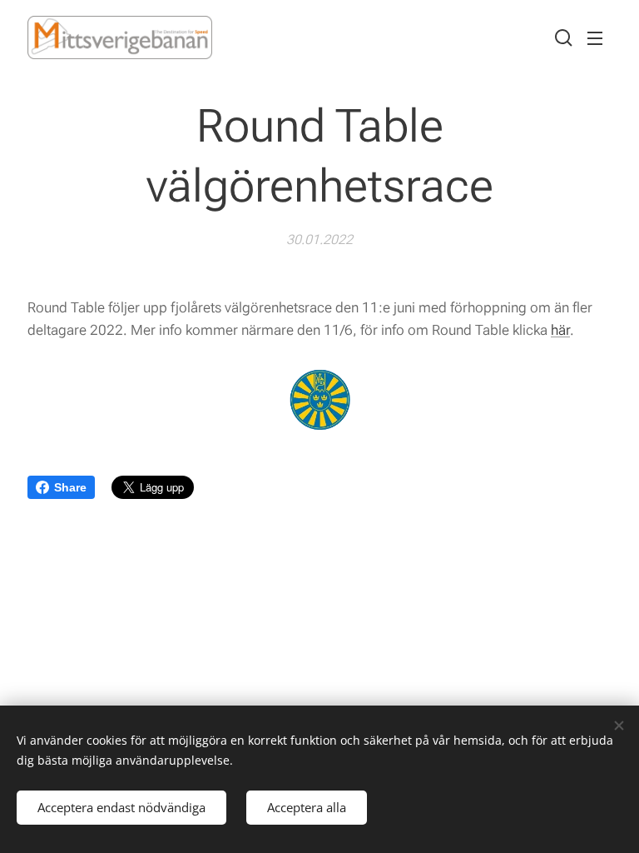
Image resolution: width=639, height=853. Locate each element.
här (560, 330)
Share (70, 487)
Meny (595, 37)
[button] (561, 37)
